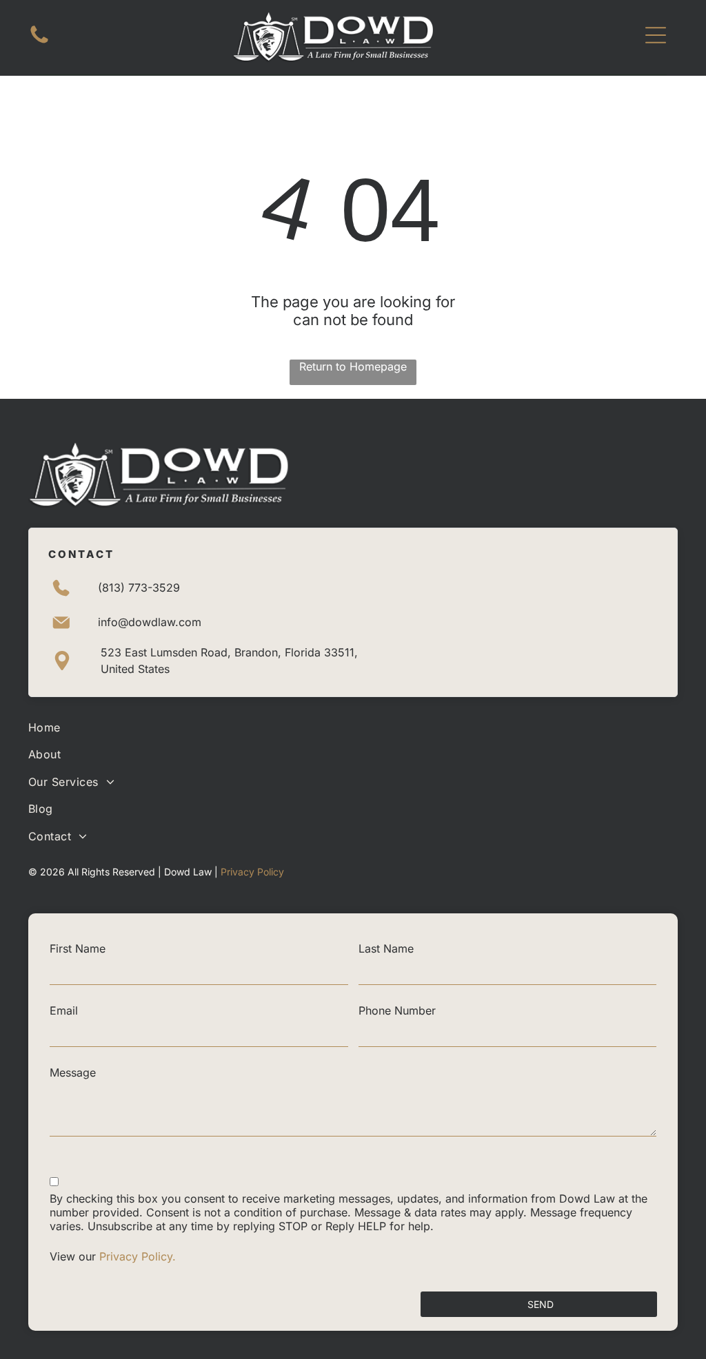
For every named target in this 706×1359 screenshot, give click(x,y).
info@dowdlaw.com (149, 622)
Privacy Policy (252, 872)
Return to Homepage (353, 366)
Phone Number (397, 1010)
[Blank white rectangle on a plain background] (39, 42)
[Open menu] (655, 35)
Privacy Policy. (139, 1256)
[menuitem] (353, 727)
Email (64, 1010)
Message (73, 1072)
